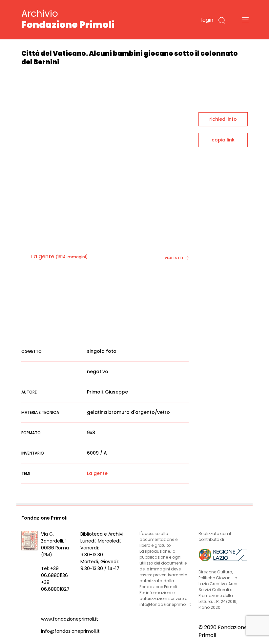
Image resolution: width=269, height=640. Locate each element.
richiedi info (223, 119)
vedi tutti (174, 257)
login (207, 20)
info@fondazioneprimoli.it (70, 631)
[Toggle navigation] (245, 20)
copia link (223, 140)
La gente (42, 256)
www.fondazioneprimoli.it (69, 619)
